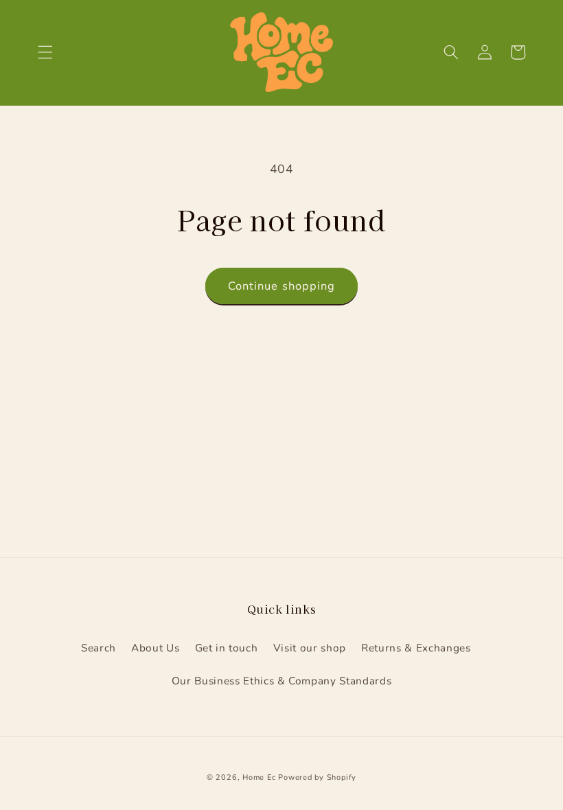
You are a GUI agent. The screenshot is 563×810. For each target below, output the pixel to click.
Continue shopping (282, 286)
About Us (155, 647)
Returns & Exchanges (416, 647)
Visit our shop (309, 647)
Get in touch (226, 647)
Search (98, 647)
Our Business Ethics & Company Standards (282, 680)
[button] (45, 52)
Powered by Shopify (317, 777)
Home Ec (258, 777)
